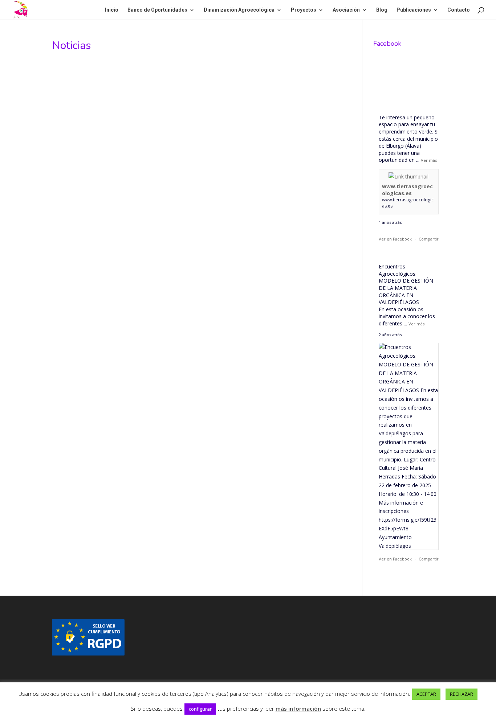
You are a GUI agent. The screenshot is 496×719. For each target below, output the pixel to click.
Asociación (346, 10)
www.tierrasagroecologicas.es (407, 190)
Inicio (111, 10)
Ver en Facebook (395, 239)
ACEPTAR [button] (426, 694)
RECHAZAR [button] (461, 694)
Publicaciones (414, 10)
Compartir (429, 239)
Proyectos (303, 10)
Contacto (458, 10)
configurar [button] (200, 709)
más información (298, 708)
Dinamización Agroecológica (239, 10)
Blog (381, 10)
